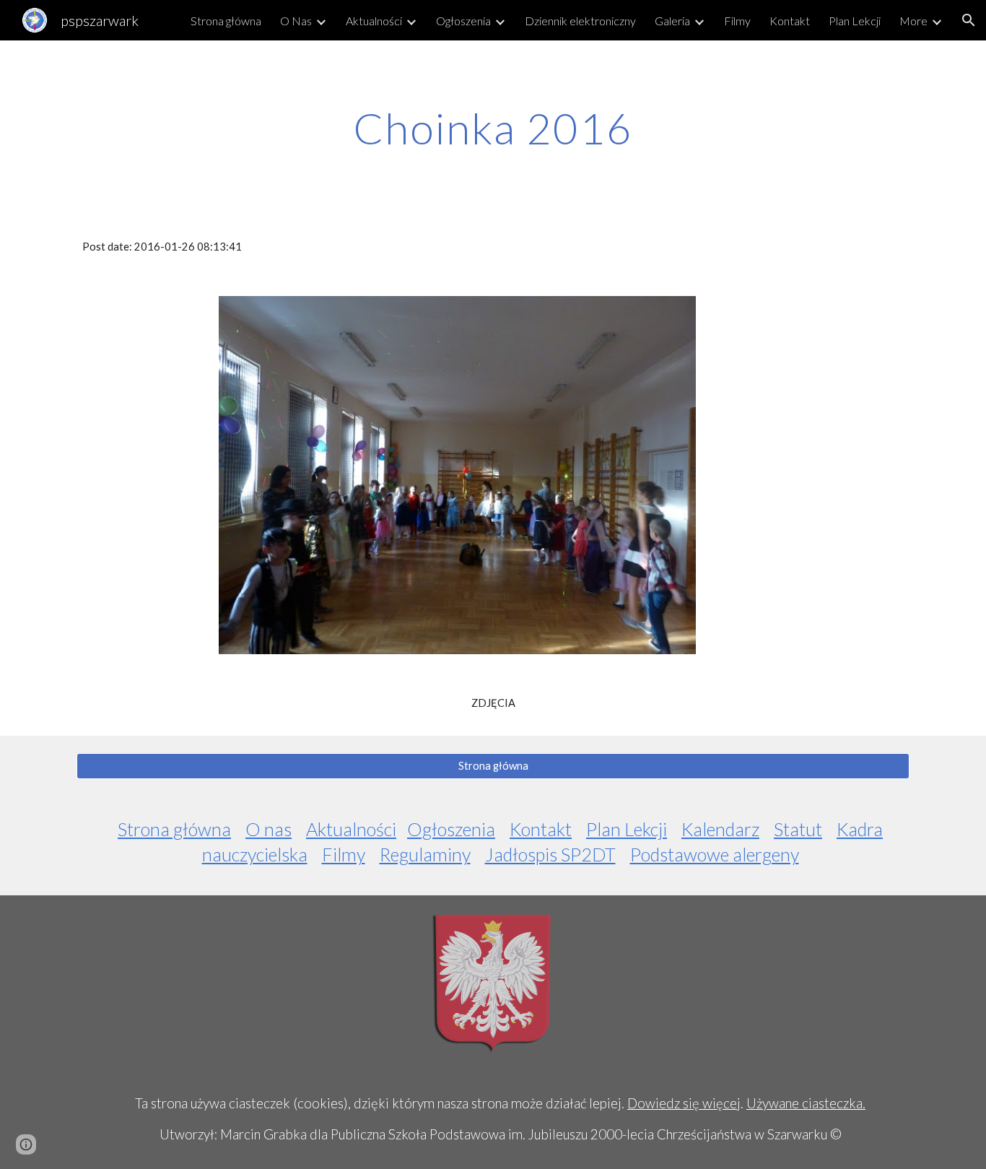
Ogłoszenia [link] (463, 20)
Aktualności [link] (374, 20)
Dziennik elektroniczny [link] (580, 20)
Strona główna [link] (226, 20)
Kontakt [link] (789, 20)
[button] (968, 20)
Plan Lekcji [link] (855, 20)
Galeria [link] (672, 20)
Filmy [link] (737, 20)
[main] (493, 127)
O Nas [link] (296, 20)
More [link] (913, 20)
